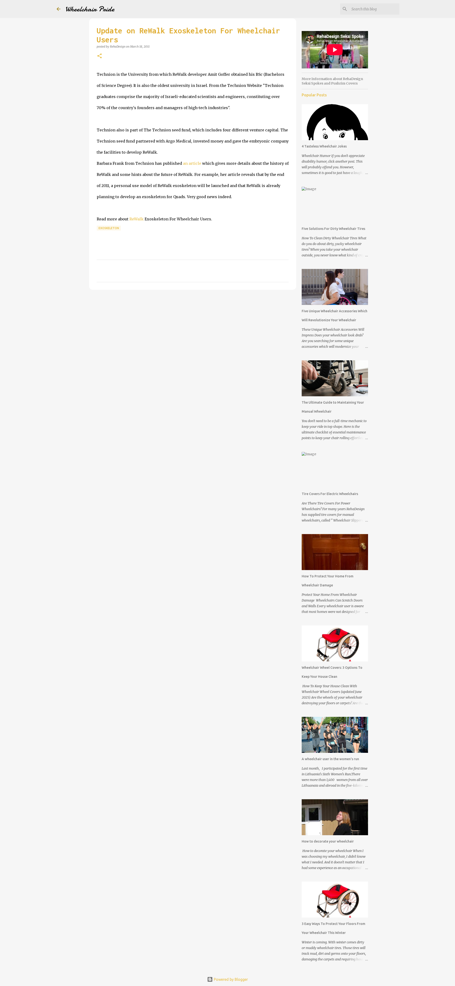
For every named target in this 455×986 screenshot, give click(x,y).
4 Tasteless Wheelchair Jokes (324, 146)
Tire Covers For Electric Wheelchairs (330, 494)
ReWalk (136, 219)
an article (192, 163)
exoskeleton (109, 228)
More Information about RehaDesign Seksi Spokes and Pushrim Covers (332, 81)
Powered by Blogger (230, 979)
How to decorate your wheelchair (328, 841)
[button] (99, 56)
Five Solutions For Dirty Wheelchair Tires (333, 229)
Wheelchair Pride (89, 9)
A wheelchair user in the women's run (330, 759)
